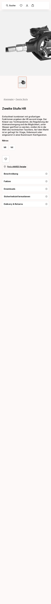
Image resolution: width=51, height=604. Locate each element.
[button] (25, 174)
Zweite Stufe (22, 99)
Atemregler (9, 99)
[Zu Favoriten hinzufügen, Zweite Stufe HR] (5, 159)
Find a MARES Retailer (16, 167)
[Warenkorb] (32, 5)
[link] (21, 5)
